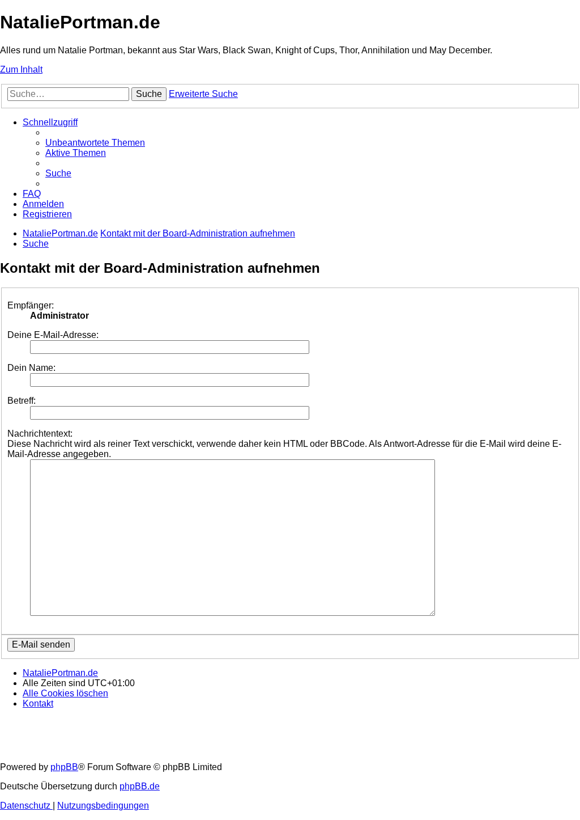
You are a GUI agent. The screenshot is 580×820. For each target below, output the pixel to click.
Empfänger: (30, 305)
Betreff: (21, 400)
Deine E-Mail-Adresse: (53, 335)
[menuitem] (95, 142)
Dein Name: (31, 368)
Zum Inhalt (21, 69)
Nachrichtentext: (39, 433)
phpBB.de (140, 786)
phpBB (64, 767)
